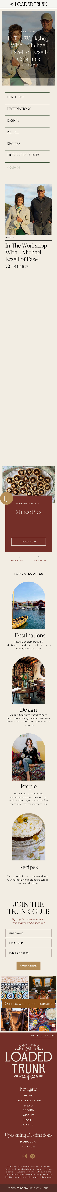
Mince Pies (29, 511)
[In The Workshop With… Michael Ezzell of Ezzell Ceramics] (28, 209)
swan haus (41, 1188)
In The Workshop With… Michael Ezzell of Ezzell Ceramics (28, 48)
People (9, 238)
